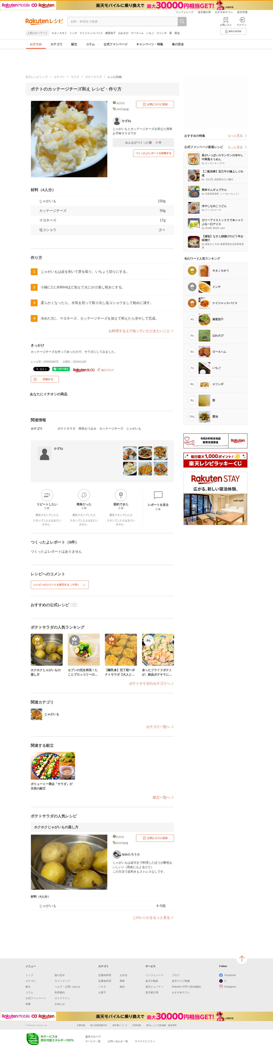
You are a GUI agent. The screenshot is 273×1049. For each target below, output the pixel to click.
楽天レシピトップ (37, 76)
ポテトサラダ (93, 76)
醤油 (177, 33)
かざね (58, 448)
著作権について (119, 1025)
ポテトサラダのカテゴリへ (149, 683)
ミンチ (73, 33)
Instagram (230, 986)
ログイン (241, 24)
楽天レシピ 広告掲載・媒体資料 (161, 1025)
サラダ (75, 76)
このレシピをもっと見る (151, 917)
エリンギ (162, 33)
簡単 (122, 980)
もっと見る (235, 135)
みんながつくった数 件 (143, 142)
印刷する (48, 379)
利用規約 (60, 992)
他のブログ (107, 370)
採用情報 (136, 1025)
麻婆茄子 (110, 33)
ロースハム (137, 33)
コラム (90, 44)
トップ (29, 975)
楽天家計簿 (204, 12)
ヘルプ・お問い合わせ (67, 986)
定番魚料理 (104, 980)
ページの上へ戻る (241, 958)
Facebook (230, 975)
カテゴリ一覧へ (158, 727)
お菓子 (102, 992)
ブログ (176, 975)
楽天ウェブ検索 (181, 980)
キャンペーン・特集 (149, 44)
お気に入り (226, 24)
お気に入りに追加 (157, 104)
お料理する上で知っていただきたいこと (139, 331)
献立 (74, 44)
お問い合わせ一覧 (117, 1041)
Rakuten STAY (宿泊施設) (186, 986)
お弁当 (123, 975)
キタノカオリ (59, 33)
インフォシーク (185, 12)
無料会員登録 (234, 31)
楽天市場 (242, 12)
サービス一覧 (93, 1041)
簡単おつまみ (87, 428)
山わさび (123, 33)
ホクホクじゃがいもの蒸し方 (56, 827)
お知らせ (60, 1004)
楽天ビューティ (154, 986)
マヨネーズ (47, 220)
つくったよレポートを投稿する (153, 153)
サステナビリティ (145, 1041)
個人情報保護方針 (98, 1025)
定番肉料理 (104, 975)
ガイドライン (62, 998)
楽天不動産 (151, 980)
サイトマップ (62, 980)
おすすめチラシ (224, 12)
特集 (28, 1004)
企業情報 (81, 1025)
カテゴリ (56, 44)
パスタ (102, 986)
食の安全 (178, 44)
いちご (150, 33)
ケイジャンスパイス (91, 33)
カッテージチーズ (53, 210)
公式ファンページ (116, 44)
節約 (122, 986)
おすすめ (36, 44)
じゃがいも (47, 201)
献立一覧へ (161, 797)
